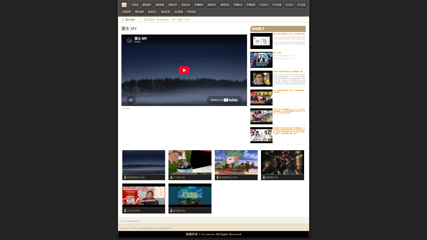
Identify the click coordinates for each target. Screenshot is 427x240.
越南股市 (147, 5)
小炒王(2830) (133, 210)
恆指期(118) (272, 177)
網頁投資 (225, 5)
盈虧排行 (173, 5)
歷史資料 (139, 12)
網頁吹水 (212, 5)
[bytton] (124, 4)
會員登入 (152, 12)
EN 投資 (301, 5)
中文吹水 (264, 5)
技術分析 (186, 5)
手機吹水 (238, 5)
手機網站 (199, 5)
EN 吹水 (289, 5)
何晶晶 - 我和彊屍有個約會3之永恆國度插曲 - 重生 (288, 71)
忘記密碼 (178, 12)
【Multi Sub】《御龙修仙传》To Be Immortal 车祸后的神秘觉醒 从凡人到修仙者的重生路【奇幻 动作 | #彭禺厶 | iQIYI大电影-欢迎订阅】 (289, 111)
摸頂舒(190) (179, 210)
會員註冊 (165, 12)
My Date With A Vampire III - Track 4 (284, 55)
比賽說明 (126, 12)
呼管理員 (191, 12)
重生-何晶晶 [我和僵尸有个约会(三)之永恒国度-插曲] (289, 34)
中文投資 (277, 5)
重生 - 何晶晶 (277, 53)
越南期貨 (160, 5)
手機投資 (251, 5)
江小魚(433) (179, 177)
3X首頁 (134, 5)
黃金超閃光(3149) (136, 177)
